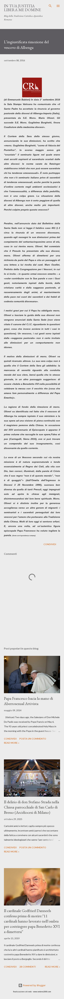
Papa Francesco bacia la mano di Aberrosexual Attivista (28, 701)
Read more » (11, 742)
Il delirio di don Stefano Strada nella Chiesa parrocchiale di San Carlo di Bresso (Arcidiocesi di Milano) (31, 807)
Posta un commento (32, 738)
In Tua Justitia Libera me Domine (22, 7)
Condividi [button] (49, 544)
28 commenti (27, 966)
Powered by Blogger (34, 985)
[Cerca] (50, 6)
